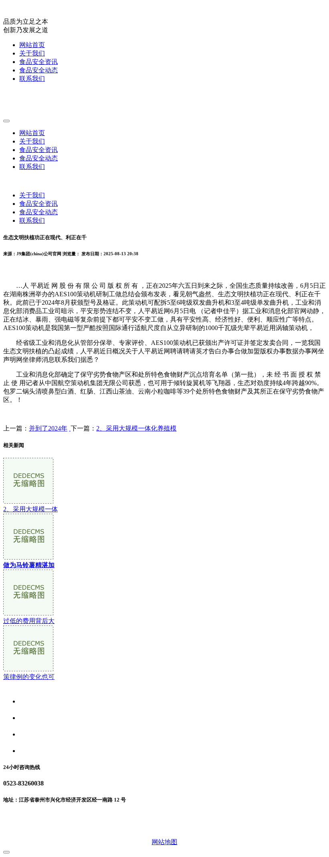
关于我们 (32, 53)
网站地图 (164, 842)
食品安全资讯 (38, 61)
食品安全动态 (38, 70)
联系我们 (32, 78)
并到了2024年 (48, 428)
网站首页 (32, 44)
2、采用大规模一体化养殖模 (136, 428)
